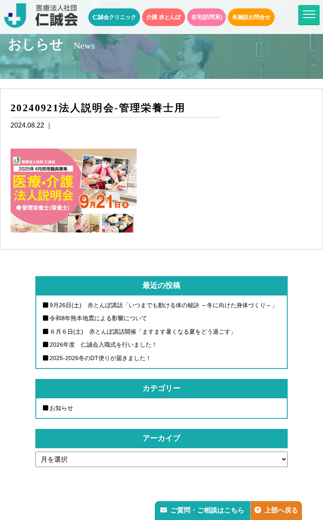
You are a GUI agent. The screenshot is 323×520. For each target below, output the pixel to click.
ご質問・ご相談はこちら (207, 510)
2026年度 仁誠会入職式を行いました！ (103, 344)
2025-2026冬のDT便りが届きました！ (100, 358)
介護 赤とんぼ (163, 17)
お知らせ (61, 408)
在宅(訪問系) (206, 17)
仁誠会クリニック (114, 17)
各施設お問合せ (251, 17)
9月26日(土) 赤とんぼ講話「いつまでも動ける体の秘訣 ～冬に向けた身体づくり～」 (164, 305)
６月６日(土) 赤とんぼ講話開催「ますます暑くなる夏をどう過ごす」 (143, 331)
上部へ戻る (281, 510)
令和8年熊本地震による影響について (98, 318)
